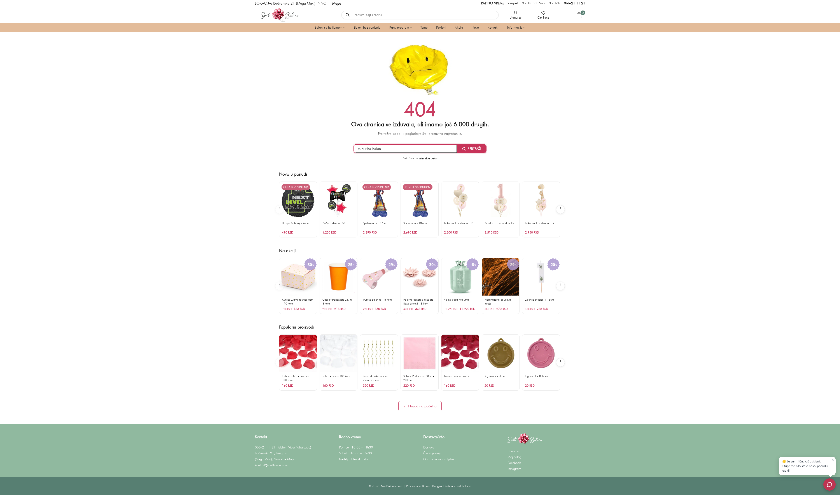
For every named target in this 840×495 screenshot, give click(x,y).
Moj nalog (514, 457)
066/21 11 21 (574, 3)
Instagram (514, 469)
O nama (513, 451)
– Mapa (290, 459)
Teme (423, 27)
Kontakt (493, 27)
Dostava (428, 447)
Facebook (514, 463)
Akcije (459, 27)
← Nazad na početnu (420, 406)
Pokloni (441, 27)
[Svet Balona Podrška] (829, 484)
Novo (475, 27)
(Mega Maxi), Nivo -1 (269, 459)
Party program (399, 27)
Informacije (514, 27)
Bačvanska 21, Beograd (271, 453)
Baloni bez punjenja (367, 27)
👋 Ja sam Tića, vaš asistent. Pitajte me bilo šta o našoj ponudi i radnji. (805, 465)
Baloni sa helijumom (328, 27)
